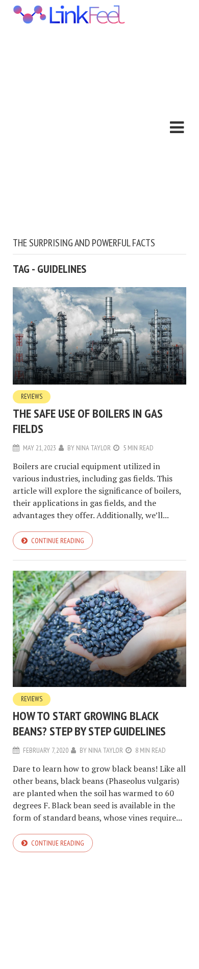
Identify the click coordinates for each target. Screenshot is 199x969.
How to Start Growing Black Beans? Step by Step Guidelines (89, 723)
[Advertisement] (99, 132)
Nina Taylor (93, 447)
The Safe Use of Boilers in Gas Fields (88, 421)
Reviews (31, 396)
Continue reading (57, 540)
